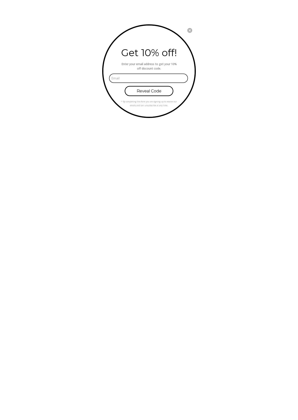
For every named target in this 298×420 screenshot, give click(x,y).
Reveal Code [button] (149, 91)
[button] (189, 30)
